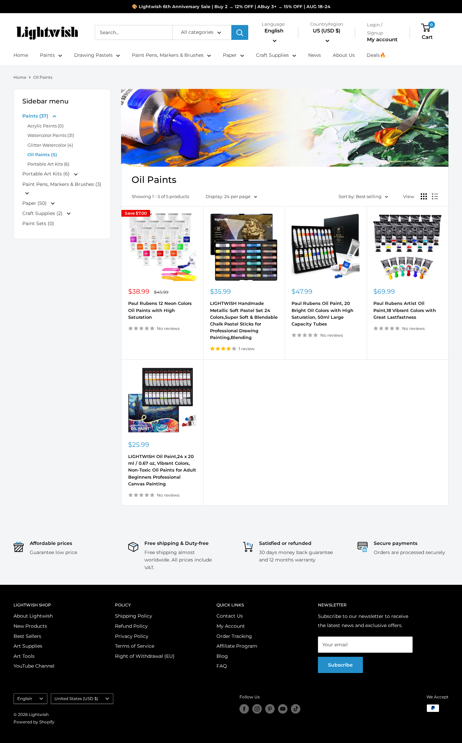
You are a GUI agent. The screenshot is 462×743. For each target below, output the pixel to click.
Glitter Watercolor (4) (50, 145)
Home (21, 55)
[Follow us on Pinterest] (270, 709)
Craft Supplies (272, 55)
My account (382, 40)
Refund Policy (131, 626)
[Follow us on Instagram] (257, 709)
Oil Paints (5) (42, 154)
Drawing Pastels (93, 55)
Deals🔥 (376, 55)
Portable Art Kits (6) (48, 164)
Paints (47, 55)
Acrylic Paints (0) (45, 125)
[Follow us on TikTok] (295, 709)
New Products (30, 626)
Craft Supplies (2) (43, 213)
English (24, 698)
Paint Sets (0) (38, 223)
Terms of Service (134, 646)
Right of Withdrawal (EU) (145, 656)
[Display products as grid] (424, 196)
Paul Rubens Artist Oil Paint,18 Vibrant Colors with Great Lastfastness (404, 310)
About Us (344, 55)
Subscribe (340, 665)
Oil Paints (42, 77)
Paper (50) (35, 203)
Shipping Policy (133, 616)
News (314, 55)
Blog (222, 656)
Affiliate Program (236, 646)
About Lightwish (33, 616)
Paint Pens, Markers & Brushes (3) (61, 184)
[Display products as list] (435, 196)
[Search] (239, 32)
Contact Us (229, 616)
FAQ (221, 666)
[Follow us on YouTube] (282, 709)
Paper (230, 55)
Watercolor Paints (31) (50, 135)
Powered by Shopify (34, 721)
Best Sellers (27, 636)
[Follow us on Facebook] (244, 709)
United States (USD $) (76, 698)
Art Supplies (28, 646)
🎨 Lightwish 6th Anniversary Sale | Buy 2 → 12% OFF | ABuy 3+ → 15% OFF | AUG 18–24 (231, 6)
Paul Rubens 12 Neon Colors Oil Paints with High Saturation (160, 310)
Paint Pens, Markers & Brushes (168, 55)
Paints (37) (36, 116)
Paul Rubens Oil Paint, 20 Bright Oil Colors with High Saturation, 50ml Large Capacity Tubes (322, 313)
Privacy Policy (131, 636)
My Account (230, 626)
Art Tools (24, 656)
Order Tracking (234, 636)
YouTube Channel (34, 666)
